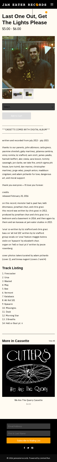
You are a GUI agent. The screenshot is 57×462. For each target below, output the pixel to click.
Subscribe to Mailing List (28, 440)
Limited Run (45, 458)
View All (52, 341)
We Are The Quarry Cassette (28, 400)
